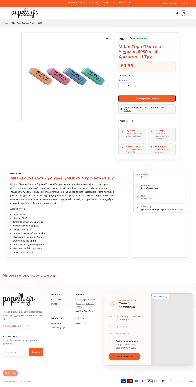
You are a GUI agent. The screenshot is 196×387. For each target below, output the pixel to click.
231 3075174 (121, 326)
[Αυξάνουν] (135, 86)
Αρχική (5, 23)
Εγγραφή (36, 352)
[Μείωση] (122, 86)
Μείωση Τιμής (81, 323)
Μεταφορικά (56, 323)
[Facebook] (127, 121)
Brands (54, 304)
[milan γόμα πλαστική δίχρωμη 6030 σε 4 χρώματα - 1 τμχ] (107, 38)
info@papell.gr (122, 333)
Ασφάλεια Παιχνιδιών (84, 311)
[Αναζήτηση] (177, 13)
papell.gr (12, 381)
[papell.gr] (24, 13)
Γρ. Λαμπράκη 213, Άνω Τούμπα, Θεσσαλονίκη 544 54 (130, 318)
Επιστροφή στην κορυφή (182, 381)
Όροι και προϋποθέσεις (85, 299)
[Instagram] (29, 326)
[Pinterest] (132, 121)
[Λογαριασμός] (190, 13)
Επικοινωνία (56, 299)
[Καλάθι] (184, 13)
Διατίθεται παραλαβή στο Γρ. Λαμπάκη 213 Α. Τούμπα (145, 109)
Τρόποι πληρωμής (58, 327)
